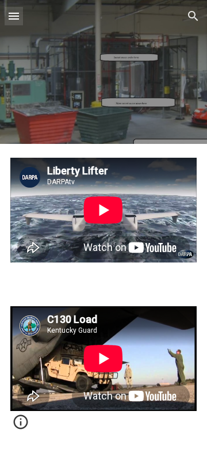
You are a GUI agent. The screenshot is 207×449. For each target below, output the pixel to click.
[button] (14, 16)
